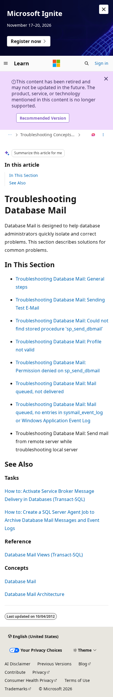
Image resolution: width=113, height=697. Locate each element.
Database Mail (20, 581)
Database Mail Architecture (34, 594)
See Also (17, 183)
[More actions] (103, 135)
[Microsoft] (56, 63)
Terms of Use (77, 680)
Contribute (15, 672)
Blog (83, 664)
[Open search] (86, 63)
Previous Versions (54, 664)
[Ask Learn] (93, 135)
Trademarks (16, 688)
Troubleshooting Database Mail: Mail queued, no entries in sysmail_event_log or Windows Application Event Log (59, 412)
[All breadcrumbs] (10, 135)
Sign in (101, 63)
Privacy (39, 672)
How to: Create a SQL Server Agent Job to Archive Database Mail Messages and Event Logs (52, 520)
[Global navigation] (6, 63)
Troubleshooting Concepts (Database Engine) (48, 134)
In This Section (23, 175)
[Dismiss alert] (103, 9)
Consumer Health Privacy (29, 680)
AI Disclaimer (17, 664)
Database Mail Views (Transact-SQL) (44, 555)
